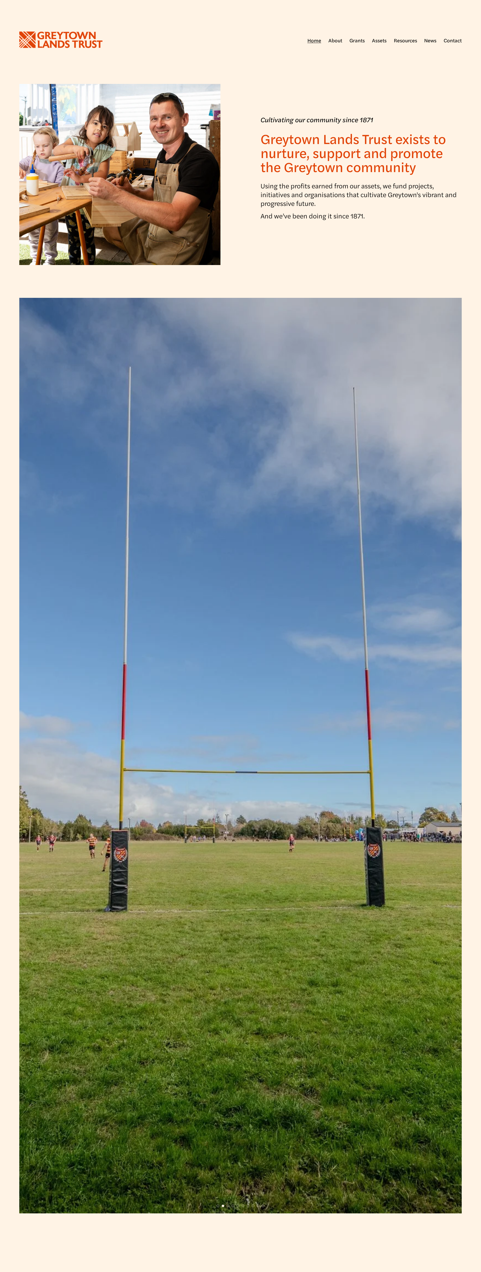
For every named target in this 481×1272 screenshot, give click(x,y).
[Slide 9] (258, 1206)
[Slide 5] (238, 1206)
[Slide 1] (218, 1206)
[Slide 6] (243, 1206)
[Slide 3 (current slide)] (228, 1206)
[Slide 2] (223, 1206)
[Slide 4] (233, 1206)
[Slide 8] (253, 1206)
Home (314, 40)
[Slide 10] (263, 1206)
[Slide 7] (248, 1206)
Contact (453, 40)
